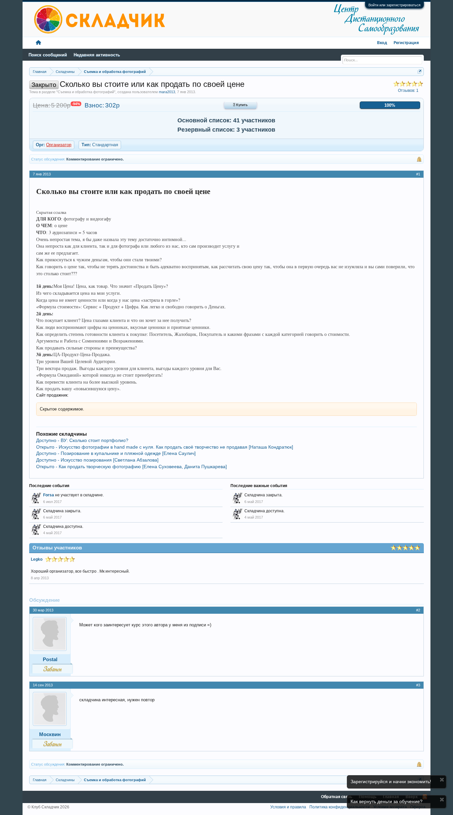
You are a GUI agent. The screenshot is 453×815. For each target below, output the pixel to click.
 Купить (240, 105)
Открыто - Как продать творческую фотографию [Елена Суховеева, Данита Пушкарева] (131, 466)
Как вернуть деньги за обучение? (386, 801)
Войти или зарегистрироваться (394, 5)
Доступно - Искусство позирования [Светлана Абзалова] (97, 460)
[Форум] (38, 43)
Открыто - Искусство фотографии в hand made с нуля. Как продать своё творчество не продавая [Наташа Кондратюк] (164, 447)
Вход (382, 42)
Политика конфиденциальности (339, 807)
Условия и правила (288, 807)
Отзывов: (408, 90)
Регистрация (406, 42)
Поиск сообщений (48, 54)
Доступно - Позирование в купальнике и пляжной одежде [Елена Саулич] (116, 453)
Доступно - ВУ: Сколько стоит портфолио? (82, 440)
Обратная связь (336, 796)
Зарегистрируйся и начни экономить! (391, 781)
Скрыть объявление (441, 779)
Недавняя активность (97, 54)
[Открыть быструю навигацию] (420, 71)
